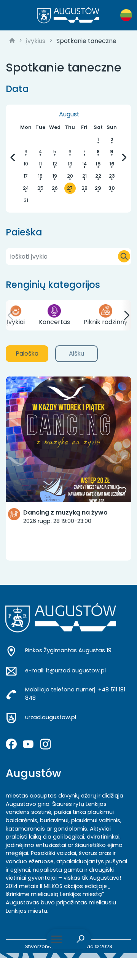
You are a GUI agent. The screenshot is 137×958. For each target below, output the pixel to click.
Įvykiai (16, 322)
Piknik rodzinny (105, 322)
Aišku (76, 353)
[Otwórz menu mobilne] (56, 939)
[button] (11, 315)
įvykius (35, 41)
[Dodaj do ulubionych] (122, 492)
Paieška (27, 353)
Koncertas (54, 322)
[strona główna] (12, 41)
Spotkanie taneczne (86, 41)
